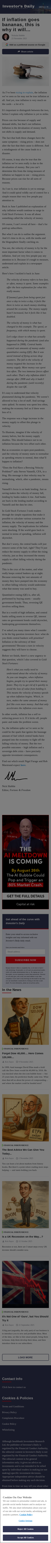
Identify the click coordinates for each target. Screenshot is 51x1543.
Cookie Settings (25, 1521)
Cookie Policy (26, 1514)
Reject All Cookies (26, 1529)
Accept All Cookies (25, 1537)
